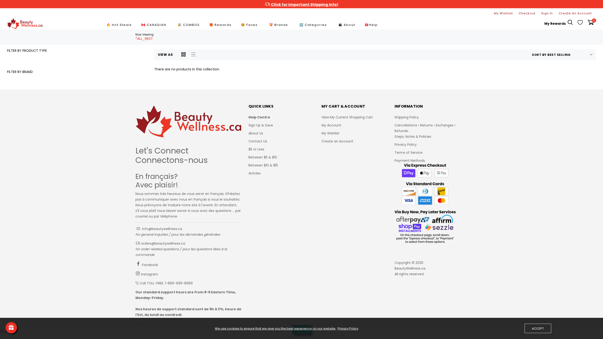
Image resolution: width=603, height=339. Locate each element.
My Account (331, 125)
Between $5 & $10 (263, 157)
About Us (256, 133)
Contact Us (258, 141)
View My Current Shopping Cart (347, 117)
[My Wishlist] (580, 23)
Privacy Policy (406, 144)
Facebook (149, 264)
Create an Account (337, 141)
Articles (255, 173)
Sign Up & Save (261, 125)
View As (165, 54)
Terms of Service (409, 152)
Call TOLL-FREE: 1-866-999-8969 (166, 283)
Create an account (575, 13)
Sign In (547, 13)
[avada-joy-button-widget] (11, 327)
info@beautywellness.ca (161, 228)
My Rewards (555, 23)
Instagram (149, 274)
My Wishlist (503, 13)
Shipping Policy (407, 117)
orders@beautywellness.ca (162, 243)
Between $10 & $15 (263, 165)
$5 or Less (256, 149)
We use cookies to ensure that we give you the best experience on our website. (275, 329)
